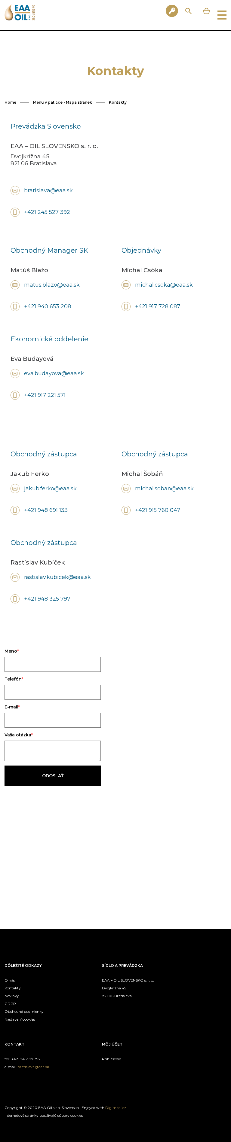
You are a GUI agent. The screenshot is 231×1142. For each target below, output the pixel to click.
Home (10, 102)
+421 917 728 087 (157, 306)
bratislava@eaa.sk (48, 190)
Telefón (13, 679)
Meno (11, 651)
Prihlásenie (111, 1059)
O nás (10, 980)
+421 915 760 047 (157, 510)
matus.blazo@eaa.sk (52, 285)
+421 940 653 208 (47, 306)
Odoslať (52, 775)
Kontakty (118, 102)
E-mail (11, 707)
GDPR (10, 1003)
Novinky (12, 996)
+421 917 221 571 (45, 395)
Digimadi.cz (115, 1107)
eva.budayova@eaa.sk (54, 373)
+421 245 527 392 (47, 212)
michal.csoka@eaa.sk (164, 285)
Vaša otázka (18, 735)
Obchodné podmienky (24, 1011)
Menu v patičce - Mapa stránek (62, 102)
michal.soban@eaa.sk (164, 488)
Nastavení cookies (20, 1019)
